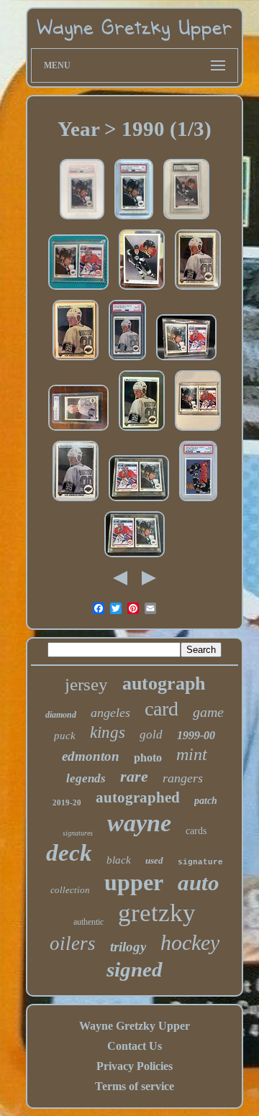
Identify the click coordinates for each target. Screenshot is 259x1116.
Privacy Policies (134, 1066)
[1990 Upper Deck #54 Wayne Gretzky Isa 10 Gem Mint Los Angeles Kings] (78, 430)
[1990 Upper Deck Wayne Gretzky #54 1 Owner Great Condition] (141, 430)
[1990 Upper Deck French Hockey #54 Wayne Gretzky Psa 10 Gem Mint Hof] (127, 360)
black (118, 860)
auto (198, 882)
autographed (138, 797)
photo (148, 757)
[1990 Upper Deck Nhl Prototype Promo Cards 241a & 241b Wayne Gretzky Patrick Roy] (197, 430)
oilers (73, 943)
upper (133, 882)
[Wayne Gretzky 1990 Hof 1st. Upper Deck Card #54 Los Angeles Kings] (75, 501)
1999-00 (196, 735)
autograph (163, 683)
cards (196, 830)
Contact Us (134, 1046)
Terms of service (134, 1086)
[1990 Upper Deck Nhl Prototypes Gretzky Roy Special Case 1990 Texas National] (78, 289)
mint (191, 754)
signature (200, 862)
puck (65, 735)
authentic (88, 922)
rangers (183, 778)
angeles (110, 712)
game (208, 712)
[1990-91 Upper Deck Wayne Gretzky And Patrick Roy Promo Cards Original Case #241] (139, 501)
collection (70, 889)
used (154, 860)
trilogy (128, 946)
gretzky (157, 913)
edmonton (90, 756)
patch (205, 800)
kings (107, 732)
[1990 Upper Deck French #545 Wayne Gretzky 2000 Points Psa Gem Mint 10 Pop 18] (198, 501)
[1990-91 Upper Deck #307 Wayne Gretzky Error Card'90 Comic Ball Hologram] (141, 289)
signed (134, 969)
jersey (86, 684)
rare (134, 776)
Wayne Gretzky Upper (134, 1026)
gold (151, 734)
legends (86, 778)
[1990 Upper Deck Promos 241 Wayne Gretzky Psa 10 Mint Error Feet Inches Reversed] (82, 219)
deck (69, 853)
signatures (78, 833)
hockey (189, 942)
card (161, 709)
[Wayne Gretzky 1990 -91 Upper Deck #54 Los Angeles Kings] (197, 289)
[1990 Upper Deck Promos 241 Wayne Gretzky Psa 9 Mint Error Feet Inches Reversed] (134, 219)
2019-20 (67, 802)
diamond (60, 715)
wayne (139, 823)
